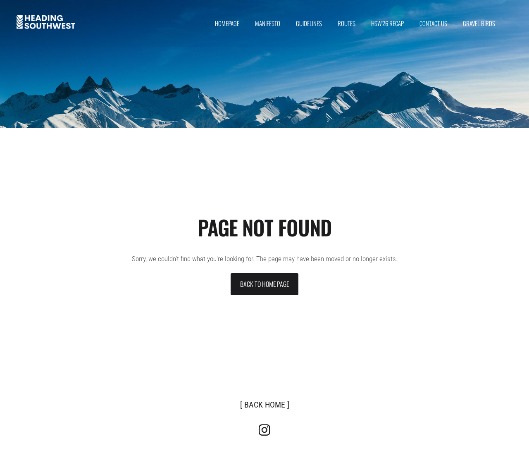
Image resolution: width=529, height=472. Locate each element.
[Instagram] (264, 430)
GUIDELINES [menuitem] (309, 23)
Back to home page (264, 284)
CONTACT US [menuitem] (433, 23)
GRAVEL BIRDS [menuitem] (479, 23)
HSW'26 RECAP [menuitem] (387, 23)
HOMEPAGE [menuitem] (227, 23)
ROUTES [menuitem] (346, 23)
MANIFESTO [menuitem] (267, 23)
